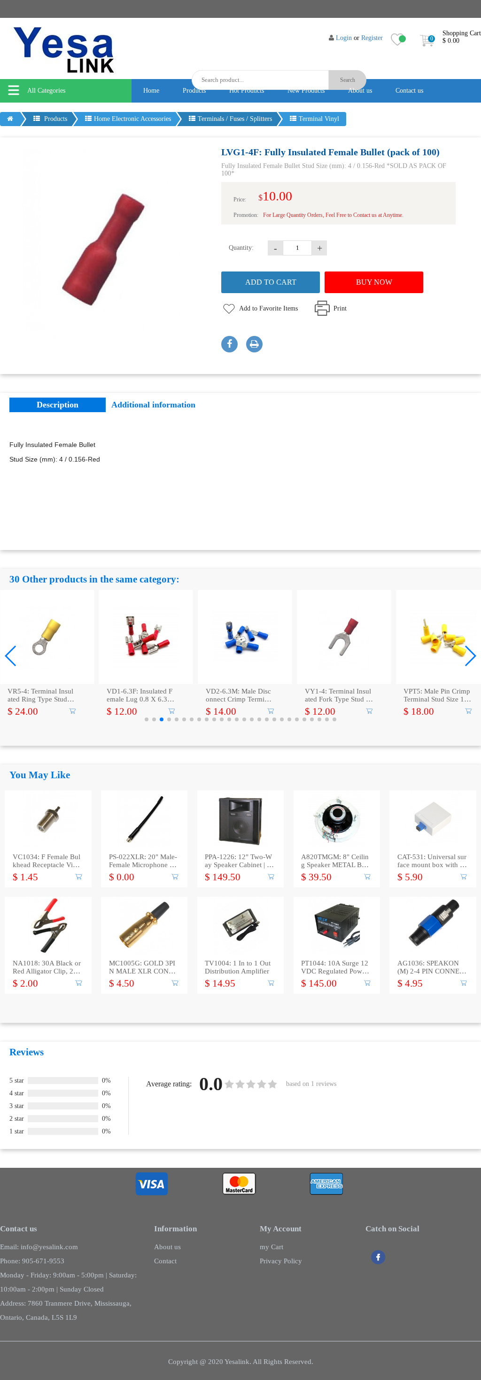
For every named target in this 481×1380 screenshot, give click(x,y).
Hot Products (246, 90)
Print (340, 308)
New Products (306, 90)
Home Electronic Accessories (132, 118)
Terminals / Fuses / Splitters (235, 118)
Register (372, 37)
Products (194, 90)
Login (344, 37)
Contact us (409, 90)
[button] (11, 656)
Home (151, 90)
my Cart (271, 1247)
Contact (165, 1261)
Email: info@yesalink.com (39, 1247)
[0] (427, 48)
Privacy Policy (281, 1261)
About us (360, 90)
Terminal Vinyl (319, 118)
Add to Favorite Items (268, 308)
